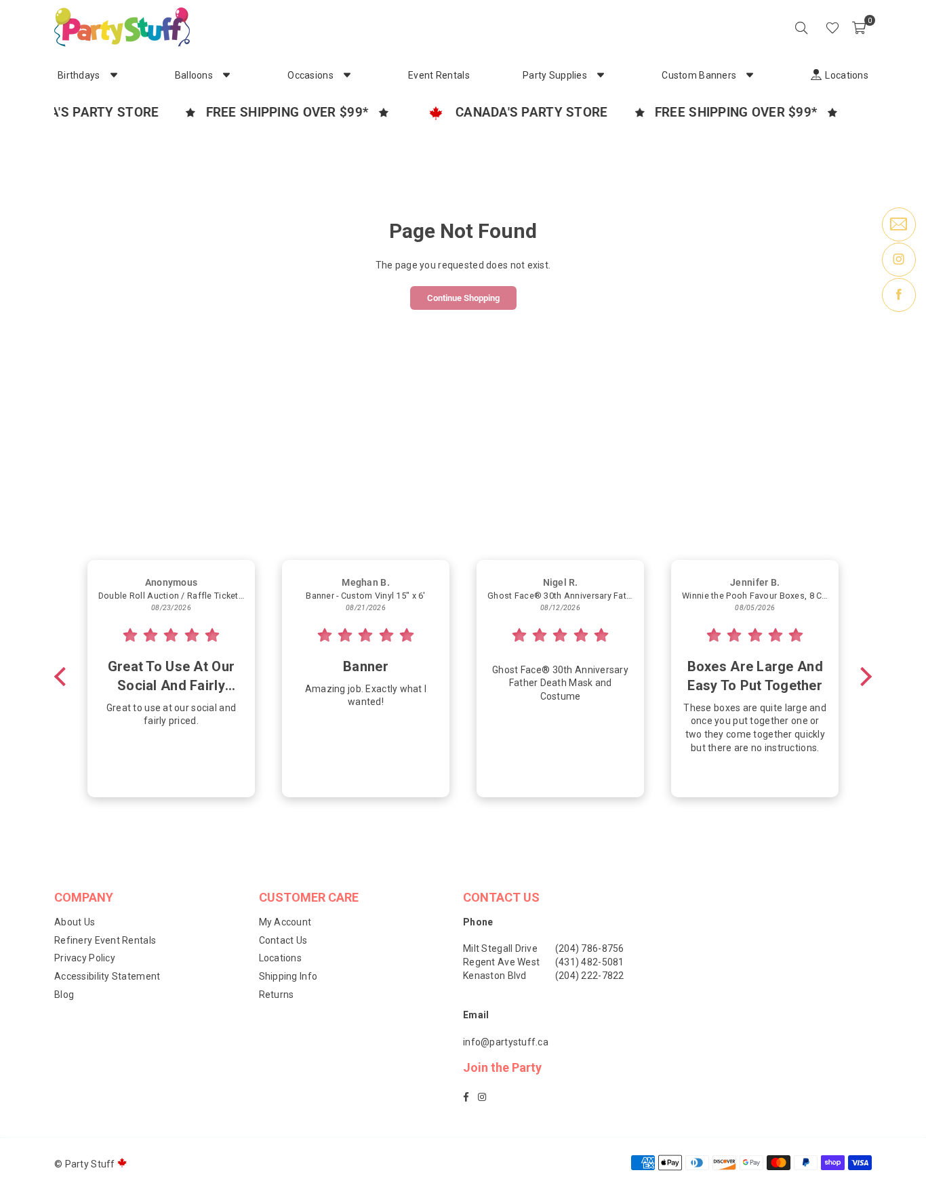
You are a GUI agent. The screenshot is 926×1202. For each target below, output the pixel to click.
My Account (285, 922)
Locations (280, 958)
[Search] (801, 27)
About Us (74, 922)
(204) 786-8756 (589, 948)
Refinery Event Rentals (105, 940)
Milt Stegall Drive (500, 948)
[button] (859, 27)
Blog (64, 994)
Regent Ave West (501, 962)
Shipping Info (288, 976)
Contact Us (283, 940)
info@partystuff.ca (505, 1042)
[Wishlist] (832, 27)
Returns (276, 994)
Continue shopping (463, 298)
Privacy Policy (84, 958)
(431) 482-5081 (589, 962)
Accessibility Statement (107, 976)
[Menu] (813, 27)
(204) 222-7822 (589, 975)
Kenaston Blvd (495, 975)
